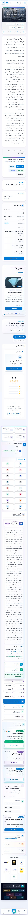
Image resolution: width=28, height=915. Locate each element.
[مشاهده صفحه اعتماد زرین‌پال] (21, 870)
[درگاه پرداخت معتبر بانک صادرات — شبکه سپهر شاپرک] (6, 862)
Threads (19, 174)
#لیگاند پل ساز (20, 153)
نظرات (8, 32)
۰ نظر (20, 330)
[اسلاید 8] (8, 313)
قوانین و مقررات (9, 894)
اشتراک (14, 32)
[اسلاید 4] (15, 313)
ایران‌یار (21, 890)
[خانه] (17, 3)
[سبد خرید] (7, 3)
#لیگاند (9, 151)
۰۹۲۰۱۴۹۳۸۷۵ (8, 807)
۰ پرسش (13, 330)
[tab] (19, 337)
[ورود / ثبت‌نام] (3, 3)
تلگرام (11, 166)
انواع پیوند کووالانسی (17, 292)
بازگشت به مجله (13, 258)
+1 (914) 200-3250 (16, 771)
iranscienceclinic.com (10, 796)
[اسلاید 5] (12, 313)
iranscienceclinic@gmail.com (13, 821)
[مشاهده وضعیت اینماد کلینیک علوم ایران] (21, 862)
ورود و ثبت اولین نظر (13, 413)
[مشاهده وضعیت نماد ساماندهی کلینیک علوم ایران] (14, 862)
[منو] (14, 3)
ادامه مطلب (14, 308)
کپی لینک (19, 166)
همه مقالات (20, 272)
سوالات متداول (14, 890)
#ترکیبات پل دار (15, 151)
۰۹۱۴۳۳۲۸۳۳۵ (8, 803)
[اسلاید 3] (16, 313)
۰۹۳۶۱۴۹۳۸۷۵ (18, 734)
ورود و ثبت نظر (13, 368)
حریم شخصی (20, 897)
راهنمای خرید (6, 890)
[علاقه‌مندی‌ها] (10, 3)
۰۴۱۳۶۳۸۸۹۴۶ (18, 754)
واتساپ (20, 170)
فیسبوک (12, 170)
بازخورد (6, 897)
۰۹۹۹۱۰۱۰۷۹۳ (8, 811)
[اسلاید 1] (19, 313)
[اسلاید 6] (11, 313)
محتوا (21, 32)
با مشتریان (12, 897)
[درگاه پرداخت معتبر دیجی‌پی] (14, 870)
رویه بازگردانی (18, 894)
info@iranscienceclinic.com (11, 838)
